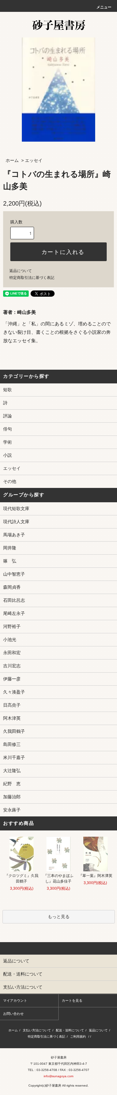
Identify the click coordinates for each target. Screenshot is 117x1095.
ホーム (12, 160)
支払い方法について (37, 1030)
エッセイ (33, 160)
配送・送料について (70, 1030)
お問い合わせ (13, 1013)
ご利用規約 (78, 1036)
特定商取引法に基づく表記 (31, 277)
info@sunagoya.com (58, 1076)
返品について (20, 271)
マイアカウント (15, 1000)
